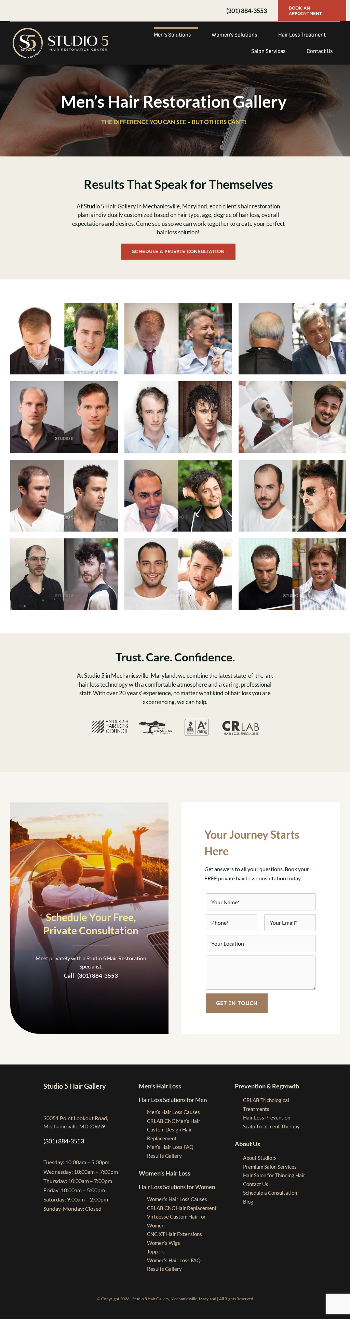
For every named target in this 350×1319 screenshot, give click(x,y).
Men (173, 1112)
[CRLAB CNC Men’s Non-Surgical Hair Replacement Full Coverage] (292, 384)
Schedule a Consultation (270, 1193)
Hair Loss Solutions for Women (177, 1187)
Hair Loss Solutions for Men (173, 1099)
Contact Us (255, 1184)
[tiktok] (45, 10)
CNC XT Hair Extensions (174, 1234)
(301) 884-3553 (246, 10)
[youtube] (34, 10)
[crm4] (178, 462)
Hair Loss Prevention (266, 1117)
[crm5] (64, 541)
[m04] (64, 462)
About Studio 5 (259, 1158)
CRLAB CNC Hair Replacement (182, 1208)
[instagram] (23, 10)
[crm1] (292, 305)
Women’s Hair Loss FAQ (174, 1260)
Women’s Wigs (163, 1243)
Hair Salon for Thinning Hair (274, 1175)
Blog (248, 1201)
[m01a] (64, 305)
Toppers (156, 1251)
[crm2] (178, 305)
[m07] (292, 462)
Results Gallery (164, 1156)
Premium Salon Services (270, 1167)
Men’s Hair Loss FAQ (170, 1147)
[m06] (178, 541)
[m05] (64, 384)
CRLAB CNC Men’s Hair (173, 1121)
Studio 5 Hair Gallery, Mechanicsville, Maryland (174, 1298)
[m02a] (178, 384)
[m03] (292, 541)
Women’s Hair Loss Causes (177, 1199)
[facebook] (12, 10)
